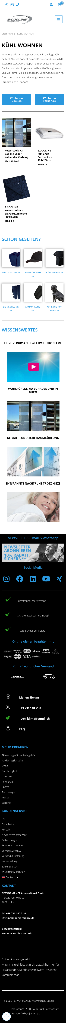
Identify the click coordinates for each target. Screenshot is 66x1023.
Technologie (8, 792)
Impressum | (18, 1009)
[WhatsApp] (6, 4)
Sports (5, 787)
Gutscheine (8, 824)
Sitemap (35, 1013)
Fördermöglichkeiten (13, 760)
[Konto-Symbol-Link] (51, 4)
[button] (33, 877)
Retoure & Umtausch (13, 845)
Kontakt (6, 829)
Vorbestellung (9, 861)
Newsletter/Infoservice (14, 834)
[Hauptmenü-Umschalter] (58, 19)
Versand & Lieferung (13, 856)
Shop (12, 33)
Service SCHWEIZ (11, 850)
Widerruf (38, 1009)
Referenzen (8, 781)
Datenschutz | (52, 1009)
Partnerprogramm (11, 840)
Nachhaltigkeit (9, 771)
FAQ (4, 819)
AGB (28, 1009)
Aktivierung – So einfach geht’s (18, 755)
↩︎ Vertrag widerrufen (13, 871)
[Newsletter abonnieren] (33, 553)
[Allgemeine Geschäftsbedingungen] (32, 1009)
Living (5, 765)
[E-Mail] (12, 4)
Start (4, 33)
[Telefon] (17, 4)
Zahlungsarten (9, 866)
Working (6, 802)
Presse (5, 797)
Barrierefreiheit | (21, 1013)
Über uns (7, 776)
